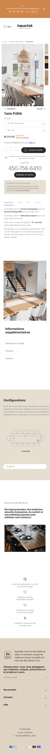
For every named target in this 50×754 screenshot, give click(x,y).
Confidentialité (25, 729)
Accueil (4, 41)
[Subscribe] (45, 677)
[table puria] (23, 75)
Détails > (34, 11)
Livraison (38, 202)
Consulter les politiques (22, 190)
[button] (8, 27)
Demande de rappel (25, 175)
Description (9, 202)
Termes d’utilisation (25, 732)
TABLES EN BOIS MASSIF (17, 41)
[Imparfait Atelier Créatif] (25, 27)
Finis (28, 202)
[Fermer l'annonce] (43, 9)
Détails (20, 202)
